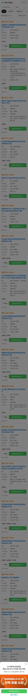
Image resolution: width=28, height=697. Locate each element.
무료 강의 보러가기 (14, 691)
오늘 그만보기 (14, 695)
